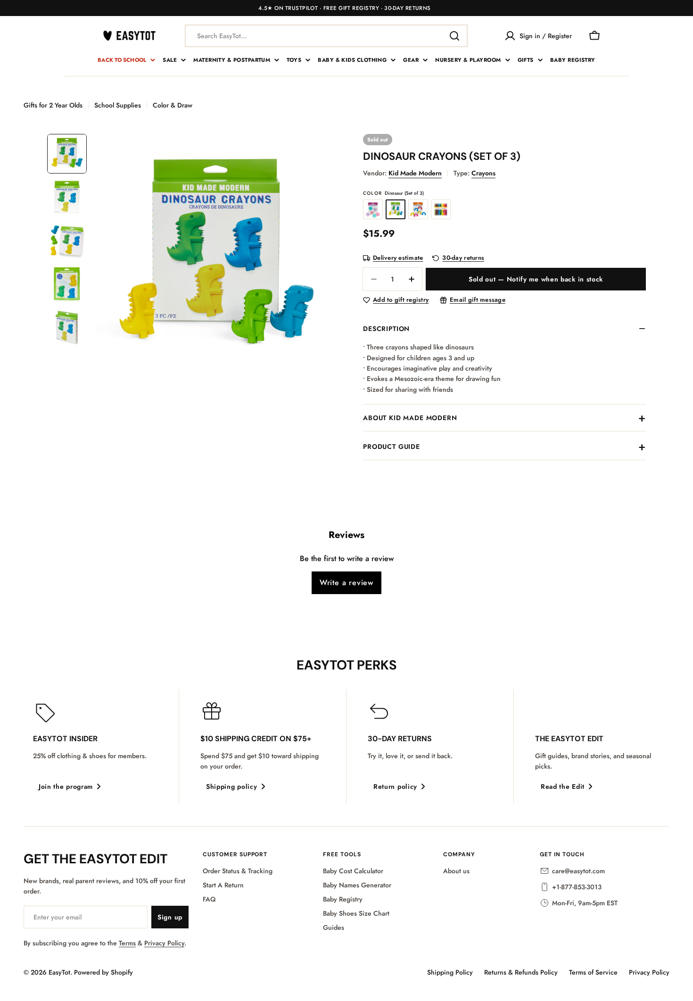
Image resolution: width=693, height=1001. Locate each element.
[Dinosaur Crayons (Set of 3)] (395, 209)
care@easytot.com (578, 871)
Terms (127, 943)
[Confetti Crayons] (441, 209)
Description (386, 328)
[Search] (454, 35)
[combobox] (326, 36)
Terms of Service (593, 972)
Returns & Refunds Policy (521, 972)
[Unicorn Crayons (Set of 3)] (373, 209)
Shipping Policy (450, 972)
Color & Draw (172, 105)
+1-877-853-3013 (577, 887)
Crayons (483, 173)
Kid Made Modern (415, 173)
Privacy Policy (164, 943)
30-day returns (463, 258)
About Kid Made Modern (410, 417)
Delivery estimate (398, 258)
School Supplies (117, 105)
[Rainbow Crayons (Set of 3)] (418, 209)
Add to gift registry (401, 300)
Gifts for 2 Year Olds (53, 105)
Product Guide (391, 446)
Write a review (346, 582)
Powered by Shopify (103, 972)
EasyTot (59, 972)
